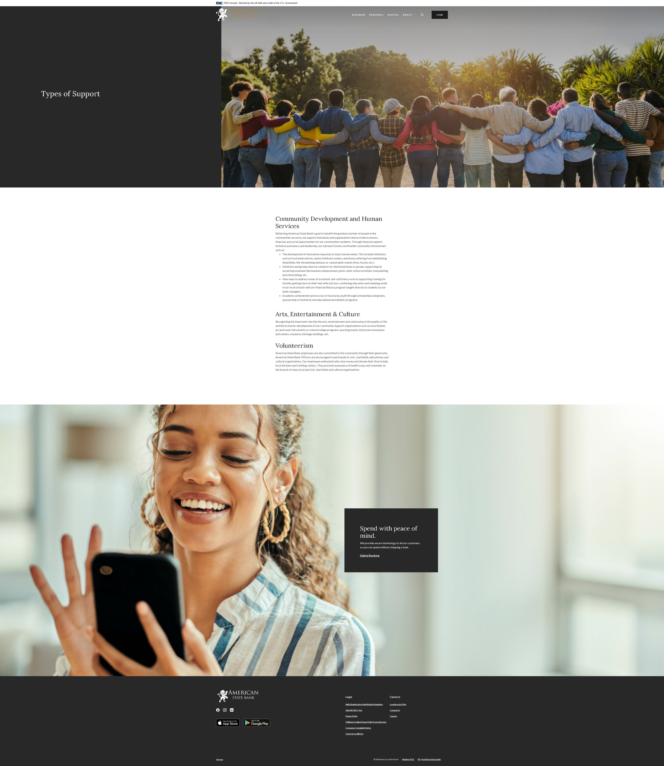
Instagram (225, 710)
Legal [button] (348, 696)
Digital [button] (393, 14)
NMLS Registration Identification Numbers (364, 704)
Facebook (218, 710)
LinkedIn (231, 710)
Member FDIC (408, 759)
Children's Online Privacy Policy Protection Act (365, 722)
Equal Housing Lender (431, 759)
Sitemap (219, 759)
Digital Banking (369, 555)
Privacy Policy (351, 716)
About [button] (408, 14)
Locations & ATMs (398, 704)
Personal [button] (376, 14)
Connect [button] (395, 696)
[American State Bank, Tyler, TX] (237, 14)
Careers (393, 716)
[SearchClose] (422, 14)
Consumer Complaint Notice (358, 728)
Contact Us (395, 710)
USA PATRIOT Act (353, 710)
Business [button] (358, 14)
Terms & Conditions (354, 733)
